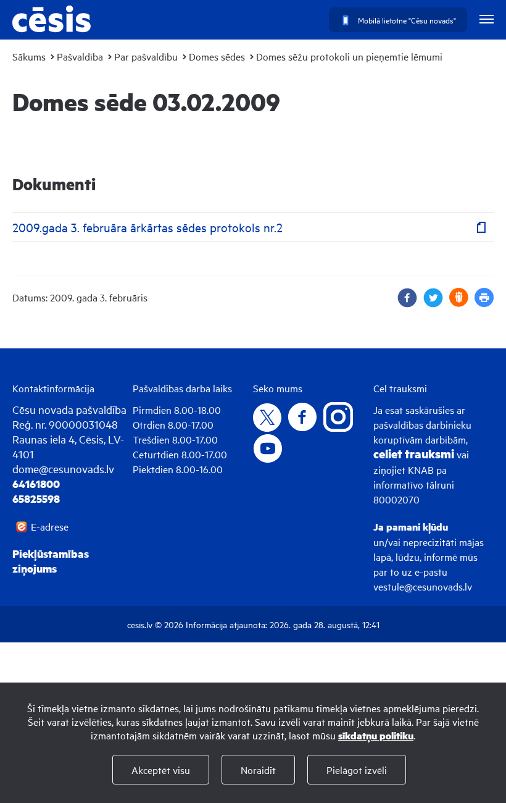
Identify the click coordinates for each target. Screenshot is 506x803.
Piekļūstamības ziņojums (50, 561)
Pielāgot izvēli (356, 769)
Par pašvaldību (146, 56)
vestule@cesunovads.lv (422, 586)
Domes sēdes (217, 56)
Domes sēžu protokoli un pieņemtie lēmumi (349, 56)
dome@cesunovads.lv (63, 468)
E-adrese (49, 526)
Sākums (29, 56)
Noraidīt (258, 769)
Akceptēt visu (160, 769)
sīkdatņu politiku (375, 735)
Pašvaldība (80, 56)
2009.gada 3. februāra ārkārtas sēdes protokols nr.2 (147, 227)
